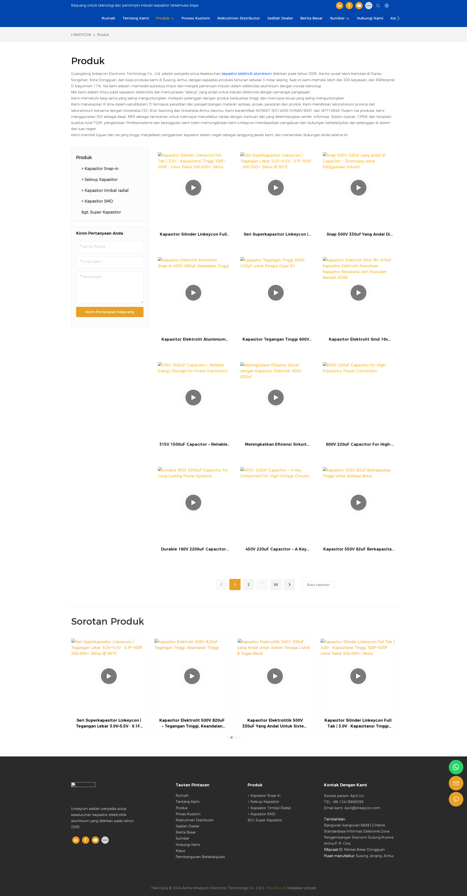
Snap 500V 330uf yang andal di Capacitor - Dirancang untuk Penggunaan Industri (358, 234)
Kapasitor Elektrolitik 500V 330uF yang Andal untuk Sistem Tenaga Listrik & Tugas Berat (275, 723)
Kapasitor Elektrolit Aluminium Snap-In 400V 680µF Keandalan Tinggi (193, 339)
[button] (398, 18)
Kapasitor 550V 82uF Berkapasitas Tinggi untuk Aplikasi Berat (358, 549)
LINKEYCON (81, 35)
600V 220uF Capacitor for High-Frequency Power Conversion (358, 444)
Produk (103, 35)
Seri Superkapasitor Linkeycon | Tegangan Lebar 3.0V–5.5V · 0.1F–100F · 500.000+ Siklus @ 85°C (276, 234)
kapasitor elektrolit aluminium (247, 73)
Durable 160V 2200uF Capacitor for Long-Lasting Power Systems (193, 549)
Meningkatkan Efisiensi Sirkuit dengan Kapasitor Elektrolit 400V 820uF (276, 444)
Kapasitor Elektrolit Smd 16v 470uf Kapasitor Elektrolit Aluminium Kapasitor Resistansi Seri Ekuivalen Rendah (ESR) (358, 339)
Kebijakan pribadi (301, 888)
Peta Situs (274, 888)
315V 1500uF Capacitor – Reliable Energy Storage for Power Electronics (193, 444)
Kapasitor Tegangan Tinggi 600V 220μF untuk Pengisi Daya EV (275, 339)
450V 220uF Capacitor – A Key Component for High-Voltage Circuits (275, 549)
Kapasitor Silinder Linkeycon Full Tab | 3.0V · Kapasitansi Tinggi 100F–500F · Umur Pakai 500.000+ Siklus (193, 234)
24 (276, 584)
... (262, 581)
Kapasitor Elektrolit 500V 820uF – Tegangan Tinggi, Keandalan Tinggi (192, 723)
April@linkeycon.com (362, 808)
